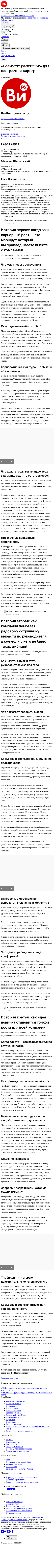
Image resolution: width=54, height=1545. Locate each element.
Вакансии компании (9, 134)
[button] (4, 51)
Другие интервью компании (13, 136)
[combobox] (11, 1537)
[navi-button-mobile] (3, 59)
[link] (5, 45)
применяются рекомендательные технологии (22, 1518)
